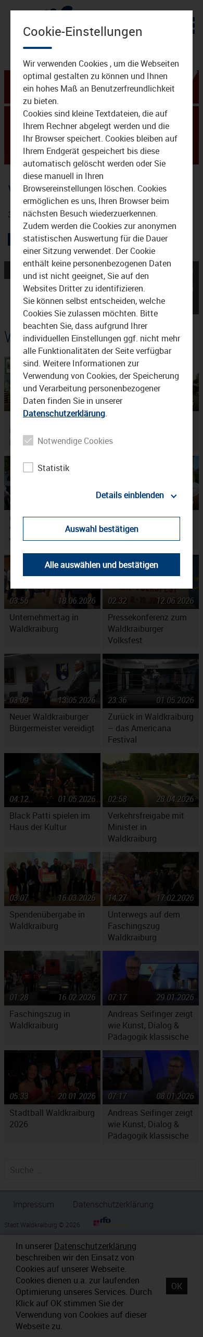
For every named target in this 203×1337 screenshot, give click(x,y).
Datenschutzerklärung (64, 413)
